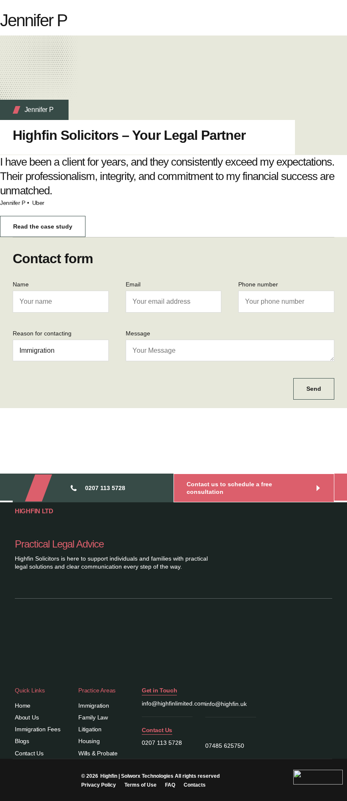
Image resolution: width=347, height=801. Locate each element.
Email (133, 284)
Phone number (258, 284)
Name (21, 284)
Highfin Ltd (34, 511)
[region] (110, 728)
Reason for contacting (42, 333)
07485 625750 (224, 745)
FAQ (170, 785)
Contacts (195, 785)
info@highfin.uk (226, 703)
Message (138, 333)
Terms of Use (140, 785)
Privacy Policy (98, 785)
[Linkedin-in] (15, 775)
